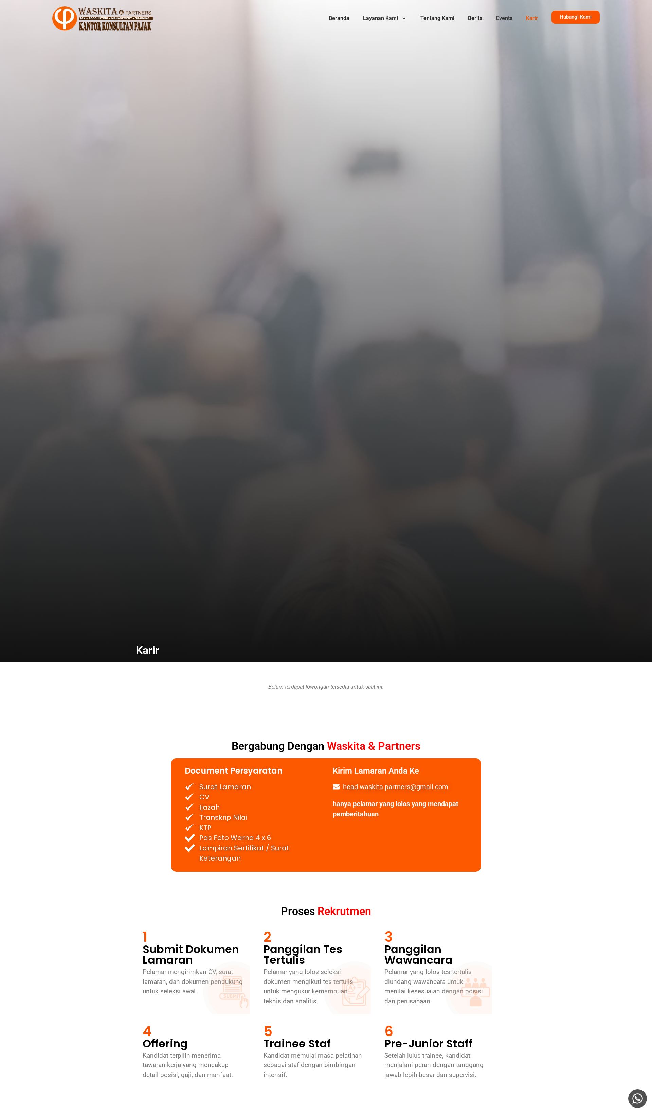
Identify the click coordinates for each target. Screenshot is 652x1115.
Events (504, 18)
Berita (475, 18)
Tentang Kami (437, 18)
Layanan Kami (380, 18)
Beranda (339, 18)
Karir (532, 18)
